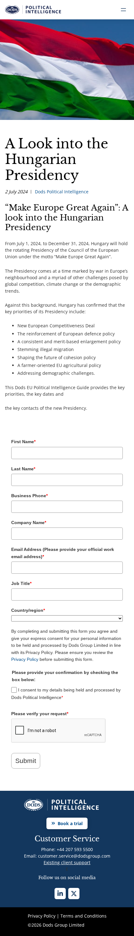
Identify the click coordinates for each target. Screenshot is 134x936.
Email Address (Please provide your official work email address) (62, 553)
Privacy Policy (24, 659)
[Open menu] (123, 9)
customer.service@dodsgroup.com (74, 856)
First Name (23, 441)
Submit (25, 760)
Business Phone (29, 495)
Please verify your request (39, 713)
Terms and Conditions (83, 916)
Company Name (28, 522)
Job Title (21, 583)
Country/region (28, 610)
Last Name (23, 468)
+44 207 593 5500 (75, 849)
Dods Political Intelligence (62, 192)
